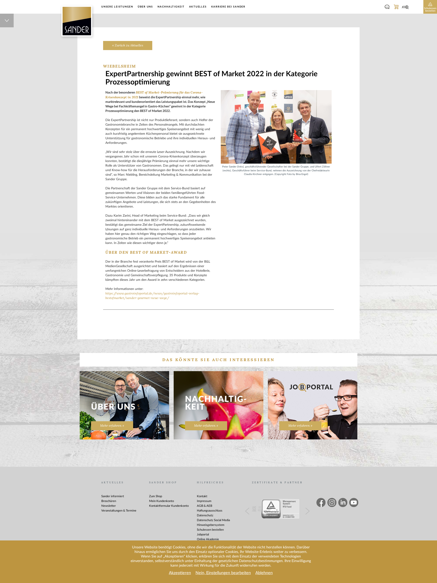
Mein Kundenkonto (161, 501)
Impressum (204, 501)
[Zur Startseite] (76, 21)
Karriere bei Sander (228, 6)
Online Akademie (208, 539)
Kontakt (202, 496)
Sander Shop (163, 482)
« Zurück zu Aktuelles (127, 45)
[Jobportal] (405, 7)
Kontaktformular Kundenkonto (169, 505)
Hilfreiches (210, 482)
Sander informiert (112, 496)
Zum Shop (155, 496)
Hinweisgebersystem (210, 525)
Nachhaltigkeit (171, 6)
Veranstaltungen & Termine (118, 510)
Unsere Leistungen (117, 6)
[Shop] (396, 7)
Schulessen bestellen (210, 529)
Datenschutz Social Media (213, 520)
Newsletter (108, 505)
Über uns (145, 6)
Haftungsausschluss (209, 510)
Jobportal (203, 534)
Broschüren (108, 501)
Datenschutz (205, 515)
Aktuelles (198, 6)
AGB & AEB (204, 505)
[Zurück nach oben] (7, 20)
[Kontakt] (386, 7)
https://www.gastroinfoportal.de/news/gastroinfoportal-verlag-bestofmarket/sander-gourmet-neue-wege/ (152, 296)
